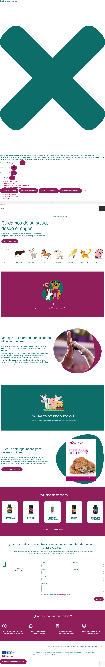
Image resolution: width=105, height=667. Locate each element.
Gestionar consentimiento (13, 662)
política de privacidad (64, 595)
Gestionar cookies (48, 191)
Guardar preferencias (71, 191)
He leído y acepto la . (57, 595)
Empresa (76, 562)
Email (43, 569)
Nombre (44, 562)
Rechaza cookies (28, 191)
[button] (52, 78)
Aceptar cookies (9, 191)
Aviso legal (6, 198)
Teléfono (76, 569)
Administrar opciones (10, 181)
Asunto (44, 576)
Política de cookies (9, 194)
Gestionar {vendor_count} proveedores (16, 185)
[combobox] (49, 208)
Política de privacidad (10, 196)
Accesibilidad (60, 646)
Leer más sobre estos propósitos (14, 187)
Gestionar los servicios (11, 183)
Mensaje (44, 583)
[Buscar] (102, 208)
